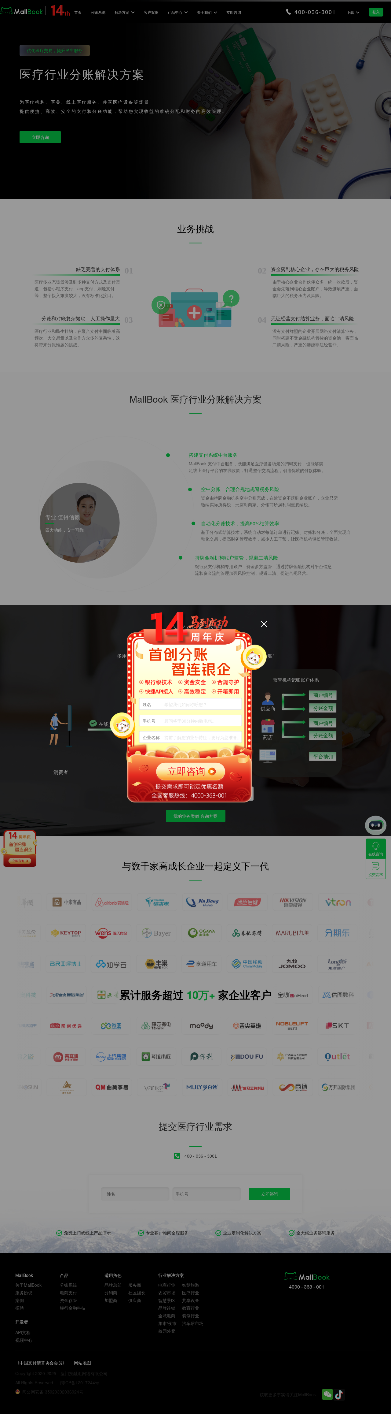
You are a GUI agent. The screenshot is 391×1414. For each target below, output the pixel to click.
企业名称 (151, 737)
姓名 (147, 704)
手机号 (149, 721)
